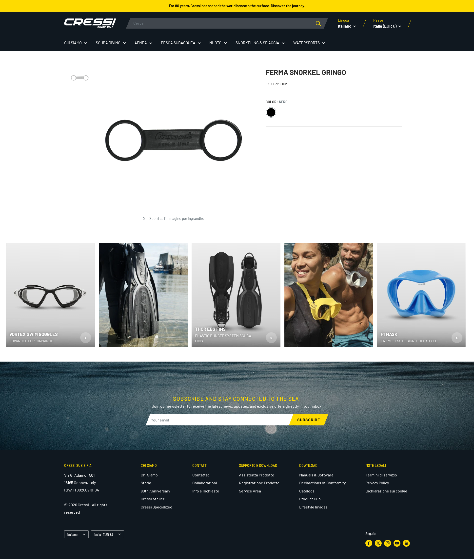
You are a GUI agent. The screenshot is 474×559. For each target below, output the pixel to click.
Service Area (250, 491)
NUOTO (215, 42)
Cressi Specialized (156, 507)
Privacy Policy (377, 482)
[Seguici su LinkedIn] (406, 543)
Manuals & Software (316, 474)
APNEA (141, 42)
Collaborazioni (204, 482)
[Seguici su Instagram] (387, 543)
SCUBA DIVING (108, 42)
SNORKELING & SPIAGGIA (257, 42)
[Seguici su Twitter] (378, 543)
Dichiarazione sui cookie (386, 491)
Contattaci (201, 474)
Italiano (72, 534)
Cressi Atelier (152, 498)
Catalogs (307, 491)
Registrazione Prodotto (259, 482)
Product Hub (310, 498)
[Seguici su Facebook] (368, 543)
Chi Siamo (149, 474)
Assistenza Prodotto (256, 474)
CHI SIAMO (73, 42)
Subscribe (308, 419)
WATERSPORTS (306, 42)
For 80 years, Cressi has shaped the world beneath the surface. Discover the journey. (237, 5)
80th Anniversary (155, 491)
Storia (146, 482)
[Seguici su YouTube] (397, 543)
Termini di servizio (381, 474)
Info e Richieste (205, 491)
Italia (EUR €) (103, 534)
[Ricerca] (322, 23)
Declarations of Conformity (322, 482)
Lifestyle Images (313, 507)
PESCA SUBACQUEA (178, 42)
